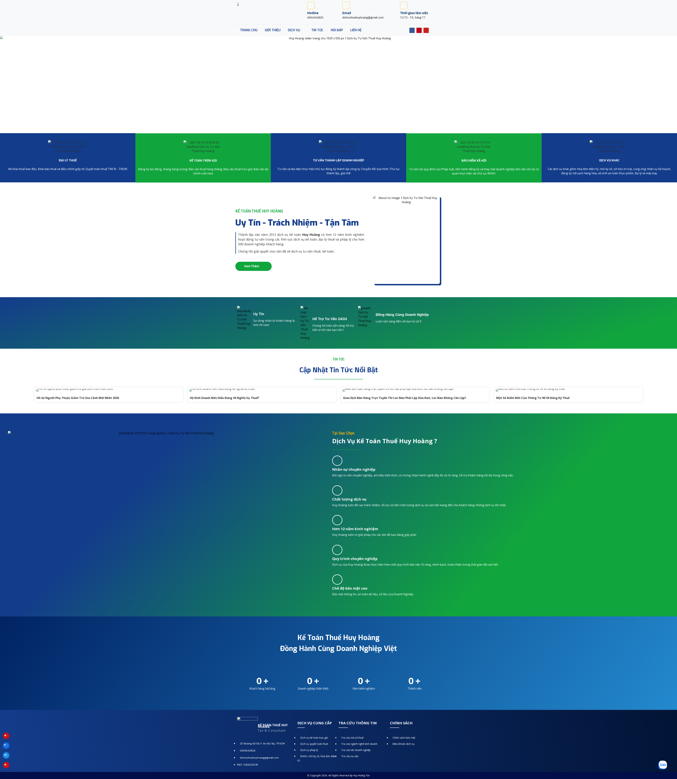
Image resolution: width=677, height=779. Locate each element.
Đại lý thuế (68, 160)
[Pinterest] (419, 30)
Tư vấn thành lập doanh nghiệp (338, 160)
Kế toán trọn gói (203, 161)
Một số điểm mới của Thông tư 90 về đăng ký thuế (532, 398)
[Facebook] (412, 30)
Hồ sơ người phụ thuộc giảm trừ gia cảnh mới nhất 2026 (78, 398)
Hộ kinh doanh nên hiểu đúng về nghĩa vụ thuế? (224, 398)
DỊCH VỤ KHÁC (609, 160)
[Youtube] (426, 30)
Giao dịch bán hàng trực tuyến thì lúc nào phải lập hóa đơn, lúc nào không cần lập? (404, 398)
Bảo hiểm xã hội (474, 161)
